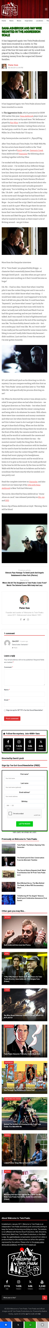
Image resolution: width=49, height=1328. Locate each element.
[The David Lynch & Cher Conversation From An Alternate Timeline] (8, 861)
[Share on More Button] (42, 1325)
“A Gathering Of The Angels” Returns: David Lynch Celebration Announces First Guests (32, 898)
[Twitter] (24, 619)
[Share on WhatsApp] (30, 1325)
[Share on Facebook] (5, 1325)
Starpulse (23, 154)
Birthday (24, 801)
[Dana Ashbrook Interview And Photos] (24, 932)
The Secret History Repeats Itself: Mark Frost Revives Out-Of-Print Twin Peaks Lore (31, 872)
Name (7, 690)
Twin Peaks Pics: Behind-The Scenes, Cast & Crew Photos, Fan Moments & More (13, 1099)
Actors (7, 917)
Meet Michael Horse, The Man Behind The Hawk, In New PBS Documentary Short (30, 885)
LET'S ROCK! (24, 824)
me (39, 1314)
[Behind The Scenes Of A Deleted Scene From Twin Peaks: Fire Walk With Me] (24, 1113)
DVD (7, 500)
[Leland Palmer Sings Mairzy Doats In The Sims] (24, 1150)
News (7, 953)
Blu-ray (41, 497)
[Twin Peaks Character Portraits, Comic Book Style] (24, 1041)
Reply (15, 647)
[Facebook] (20, 619)
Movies (7, 1135)
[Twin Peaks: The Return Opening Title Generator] (8, 849)
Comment (8, 667)
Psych (19, 150)
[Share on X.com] (18, 1325)
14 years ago (24, 641)
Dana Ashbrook (26, 116)
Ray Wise (14, 123)
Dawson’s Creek (36, 150)
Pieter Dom (13, 65)
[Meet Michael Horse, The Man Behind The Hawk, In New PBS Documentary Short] (8, 887)
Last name (24, 783)
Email (7, 700)
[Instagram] (28, 619)
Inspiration (9, 1026)
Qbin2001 (15, 641)
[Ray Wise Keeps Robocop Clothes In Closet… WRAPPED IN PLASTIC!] (24, 1004)
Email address (24, 792)
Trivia (7, 990)
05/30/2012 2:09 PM (15, 68)
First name (24, 774)
